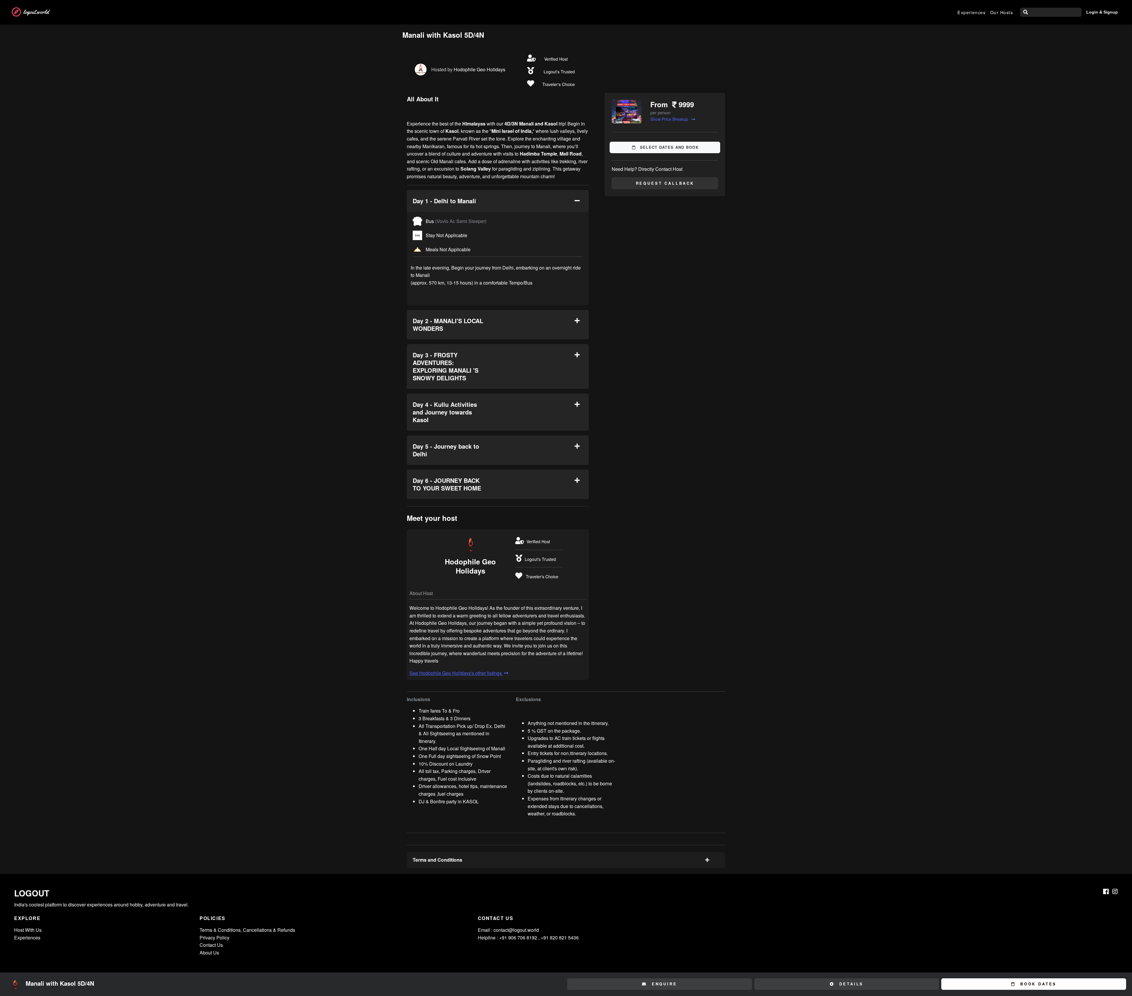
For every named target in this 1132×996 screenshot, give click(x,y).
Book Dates (1037, 984)
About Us (209, 952)
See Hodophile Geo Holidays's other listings (456, 673)
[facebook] (1106, 891)
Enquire (663, 984)
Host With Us (28, 929)
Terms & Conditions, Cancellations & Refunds (247, 929)
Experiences (971, 12)
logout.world (36, 12)
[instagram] (1115, 891)
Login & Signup (1102, 12)
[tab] (498, 201)
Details (850, 984)
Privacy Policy (214, 937)
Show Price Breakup (669, 119)
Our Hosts (1001, 12)
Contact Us (211, 945)
